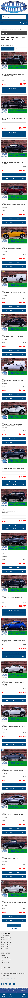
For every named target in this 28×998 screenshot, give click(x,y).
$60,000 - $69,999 (6, 944)
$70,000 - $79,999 (6, 946)
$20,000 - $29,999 (6, 937)
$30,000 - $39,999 (6, 939)
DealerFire (4, 990)
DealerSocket (14, 990)
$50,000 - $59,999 (6, 942)
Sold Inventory (5, 962)
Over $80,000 (4, 948)
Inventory (3, 955)
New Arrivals (4, 957)
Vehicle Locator (5, 960)
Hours (15, 979)
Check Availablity (11, 92)
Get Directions (5, 975)
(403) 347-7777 (8, 979)
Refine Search (8, 49)
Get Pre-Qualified (14, 88)
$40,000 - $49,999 (6, 941)
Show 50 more (14, 928)
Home (2, 29)
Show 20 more (14, 926)
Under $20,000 (5, 935)
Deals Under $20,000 (6, 959)
